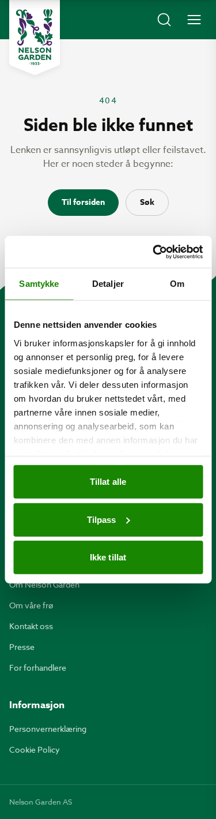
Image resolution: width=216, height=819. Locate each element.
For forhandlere (37, 667)
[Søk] (164, 19)
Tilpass (101, 519)
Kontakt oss (31, 625)
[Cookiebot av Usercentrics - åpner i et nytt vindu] (154, 251)
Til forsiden (83, 202)
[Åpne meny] (194, 19)
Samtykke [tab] (39, 284)
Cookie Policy (34, 749)
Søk (147, 202)
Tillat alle (108, 482)
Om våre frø (31, 605)
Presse (22, 646)
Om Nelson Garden (44, 584)
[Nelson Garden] (34, 37)
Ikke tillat (108, 557)
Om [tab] (177, 284)
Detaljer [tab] (108, 284)
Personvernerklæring (47, 728)
